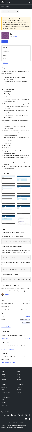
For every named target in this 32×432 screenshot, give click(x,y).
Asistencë (5, 63)
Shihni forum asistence (7, 349)
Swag (19, 392)
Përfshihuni (20, 384)
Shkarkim (4, 41)
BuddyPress (5, 405)
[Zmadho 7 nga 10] (28, 187)
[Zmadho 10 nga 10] (28, 217)
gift (29, 319)
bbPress (4, 402)
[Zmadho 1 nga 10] (13, 177)
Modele (19, 379)
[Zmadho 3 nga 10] (13, 197)
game (26, 319)
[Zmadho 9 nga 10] (28, 207)
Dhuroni (19, 389)
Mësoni (3, 384)
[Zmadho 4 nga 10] (13, 207)
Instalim (5, 55)
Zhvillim (5, 59)
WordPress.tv (5, 392)
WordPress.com (6, 397)
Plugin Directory (5, 6)
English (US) (28, 316)
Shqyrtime (6, 51)
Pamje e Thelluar (5, 327)
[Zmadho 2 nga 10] (13, 187)
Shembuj (19, 371)
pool (23, 322)
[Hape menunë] (29, 2)
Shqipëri (7, 411)
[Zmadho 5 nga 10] (13, 217)
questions (28, 322)
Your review (4, 338)
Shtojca (19, 377)
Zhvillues (3, 389)
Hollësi (5, 47)
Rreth (2, 371)
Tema (18, 374)
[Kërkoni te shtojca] (17, 11)
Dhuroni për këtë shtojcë (8, 362)
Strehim (3, 377)
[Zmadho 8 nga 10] (28, 197)
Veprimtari (19, 387)
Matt (3, 400)
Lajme (3, 374)
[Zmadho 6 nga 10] (28, 177)
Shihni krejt (28, 338)
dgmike (15, 36)
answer (22, 319)
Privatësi (3, 379)
